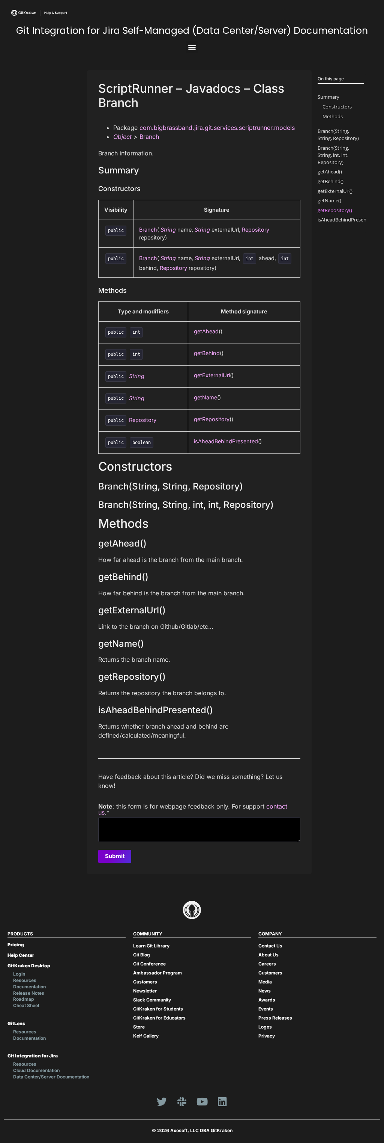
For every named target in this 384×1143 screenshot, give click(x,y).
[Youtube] (202, 1102)
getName (205, 397)
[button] (192, 47)
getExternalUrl (212, 375)
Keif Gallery (146, 1036)
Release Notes (28, 993)
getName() (329, 200)
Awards (266, 1000)
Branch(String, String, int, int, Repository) (333, 155)
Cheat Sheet (26, 1005)
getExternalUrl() (335, 191)
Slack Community (152, 1000)
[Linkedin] (222, 1102)
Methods (332, 116)
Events (265, 1009)
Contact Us (270, 946)
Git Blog (141, 955)
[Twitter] (162, 1102)
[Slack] (182, 1102)
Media (265, 982)
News (264, 991)
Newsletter (145, 991)
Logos (265, 1027)
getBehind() (331, 181)
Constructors (337, 106)
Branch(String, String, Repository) (338, 135)
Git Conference (149, 964)
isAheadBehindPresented (226, 441)
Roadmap (23, 999)
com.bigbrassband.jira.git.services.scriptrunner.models (217, 127)
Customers (145, 982)
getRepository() (335, 210)
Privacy (266, 1036)
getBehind (207, 353)
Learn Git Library (151, 946)
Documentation (29, 986)
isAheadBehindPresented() (347, 219)
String (168, 229)
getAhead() (330, 171)
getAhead (206, 331)
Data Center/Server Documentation (51, 1077)
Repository (255, 229)
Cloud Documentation (36, 1070)
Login (19, 974)
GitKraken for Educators (159, 1018)
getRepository (212, 419)
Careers (267, 964)
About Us (268, 955)
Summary (328, 96)
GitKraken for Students (158, 1009)
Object (122, 136)
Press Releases (275, 1018)
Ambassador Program (157, 973)
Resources (24, 980)
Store (139, 1027)
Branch (149, 136)
